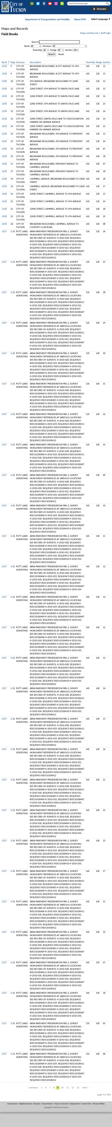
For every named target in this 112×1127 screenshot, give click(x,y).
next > (85, 1088)
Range (53, 50)
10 (62, 1088)
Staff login (106, 33)
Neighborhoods (25, 1104)
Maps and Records (14, 29)
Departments (47, 1104)
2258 (4, 66)
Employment (75, 1104)
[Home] (13, 6)
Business (37, 1104)
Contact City (86, 1104)
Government (12, 1104)
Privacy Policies (99, 1104)
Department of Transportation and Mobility (47, 19)
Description (35, 62)
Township (37, 50)
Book (27, 46)
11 (67, 1088)
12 (72, 1088)
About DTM (80, 19)
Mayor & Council (61, 1104)
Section (69, 50)
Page (13, 62)
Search (35, 42)
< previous (33, 1088)
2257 (4, 231)
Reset (61, 54)
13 (78, 1088)
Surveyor (47, 46)
